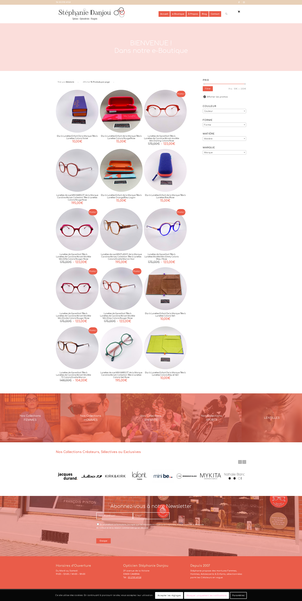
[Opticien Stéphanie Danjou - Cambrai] (107, 14)
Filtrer (208, 89)
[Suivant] (244, 462)
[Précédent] (240, 462)
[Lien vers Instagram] (243, 2)
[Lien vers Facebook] (239, 2)
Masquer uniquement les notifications (207, 595)
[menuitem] (164, 14)
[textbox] (224, 111)
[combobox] (224, 111)
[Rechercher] (226, 14)
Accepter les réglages (169, 595)
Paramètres (238, 595)
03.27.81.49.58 (65, 2)
